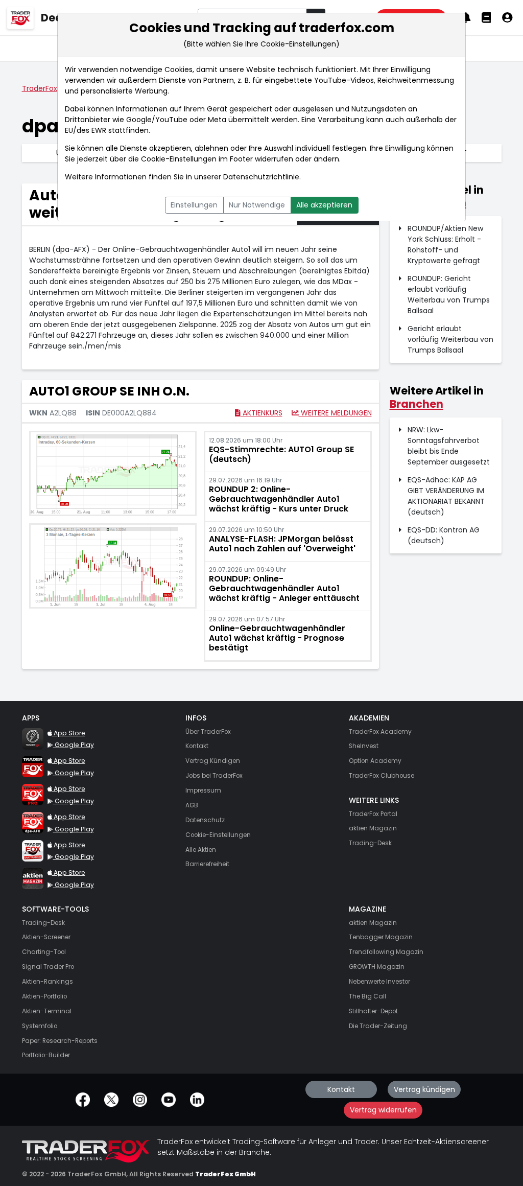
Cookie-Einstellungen (179, 159)
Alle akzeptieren (324, 205)
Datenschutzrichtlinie (261, 177)
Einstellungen (194, 205)
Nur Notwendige (257, 205)
